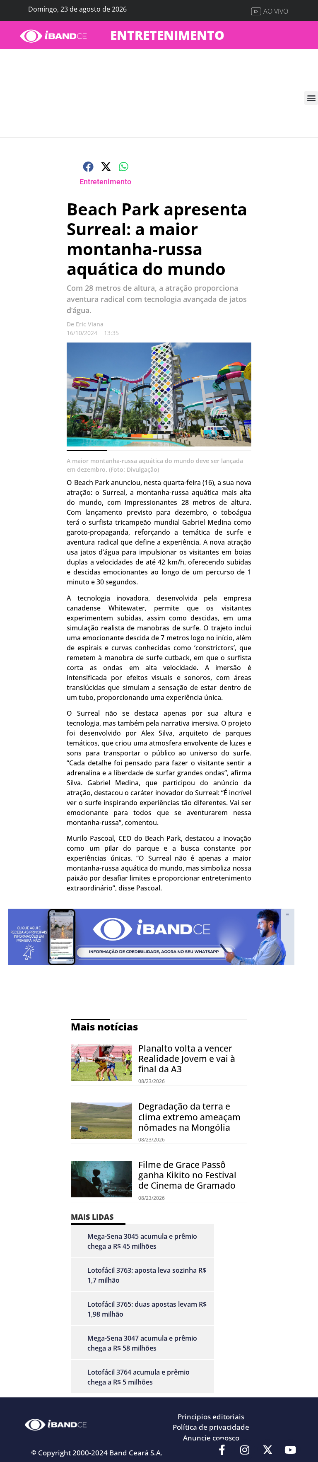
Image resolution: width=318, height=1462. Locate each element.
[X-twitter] (267, 1449)
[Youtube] (290, 1449)
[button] (311, 98)
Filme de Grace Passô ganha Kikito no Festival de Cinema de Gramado (187, 1175)
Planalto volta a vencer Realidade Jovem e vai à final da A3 (186, 1058)
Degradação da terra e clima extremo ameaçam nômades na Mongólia (189, 1116)
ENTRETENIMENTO (167, 35)
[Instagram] (244, 1449)
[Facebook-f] (222, 1449)
